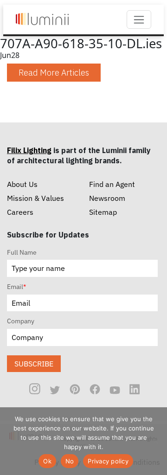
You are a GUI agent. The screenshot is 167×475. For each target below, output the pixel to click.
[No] (155, 441)
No (69, 461)
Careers (20, 212)
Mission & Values (35, 198)
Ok (47, 461)
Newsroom (107, 198)
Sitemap (103, 212)
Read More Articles (54, 72)
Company (20, 321)
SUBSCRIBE (33, 363)
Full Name (22, 252)
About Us (22, 184)
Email (16, 286)
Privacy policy (108, 461)
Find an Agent (112, 184)
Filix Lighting (29, 150)
